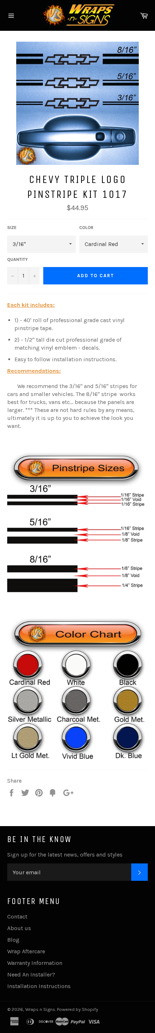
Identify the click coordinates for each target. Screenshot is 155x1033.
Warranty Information (34, 962)
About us (19, 928)
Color (86, 227)
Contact (17, 916)
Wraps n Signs (40, 1009)
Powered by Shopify (77, 1009)
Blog (13, 939)
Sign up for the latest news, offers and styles (65, 854)
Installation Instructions (39, 986)
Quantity (17, 259)
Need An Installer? (31, 974)
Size (12, 227)
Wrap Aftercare (26, 951)
